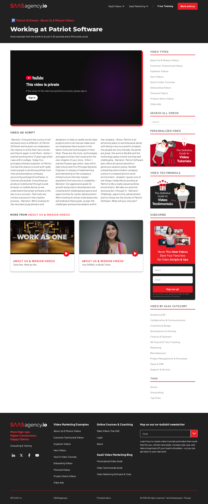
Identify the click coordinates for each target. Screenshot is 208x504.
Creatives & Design (160, 325)
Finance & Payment (161, 336)
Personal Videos (159, 93)
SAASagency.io (60, 498)
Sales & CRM (157, 363)
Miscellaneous (158, 353)
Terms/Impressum (174, 498)
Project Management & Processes (168, 358)
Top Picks (155, 397)
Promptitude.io (104, 498)
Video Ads (155, 104)
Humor (154, 386)
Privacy (187, 498)
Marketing (155, 347)
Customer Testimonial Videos (166, 65)
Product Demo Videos (162, 98)
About (100, 443)
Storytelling (156, 392)
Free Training (165, 6)
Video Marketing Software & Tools (114, 474)
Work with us (187, 6)
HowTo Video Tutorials (162, 82)
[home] (28, 6)
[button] (116, 6)
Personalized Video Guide (109, 461)
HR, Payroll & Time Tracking (165, 342)
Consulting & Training (21, 445)
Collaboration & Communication (167, 320)
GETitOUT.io (16, 498)
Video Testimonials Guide (109, 467)
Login (100, 437)
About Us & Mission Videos (164, 60)
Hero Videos (156, 76)
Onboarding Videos (160, 87)
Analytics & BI (157, 314)
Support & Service (160, 369)
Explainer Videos (159, 71)
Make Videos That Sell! (108, 430)
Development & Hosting (163, 331)
